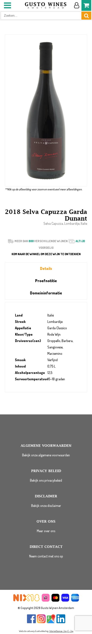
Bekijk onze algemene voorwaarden (46, 455)
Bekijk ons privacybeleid (46, 480)
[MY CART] (86, 5)
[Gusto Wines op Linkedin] (60, 622)
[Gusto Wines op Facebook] (31, 622)
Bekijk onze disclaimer (46, 505)
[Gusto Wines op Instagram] (41, 622)
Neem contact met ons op (46, 556)
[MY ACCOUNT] (76, 5)
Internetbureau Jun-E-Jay (61, 631)
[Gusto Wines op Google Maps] (51, 622)
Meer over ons (46, 531)
